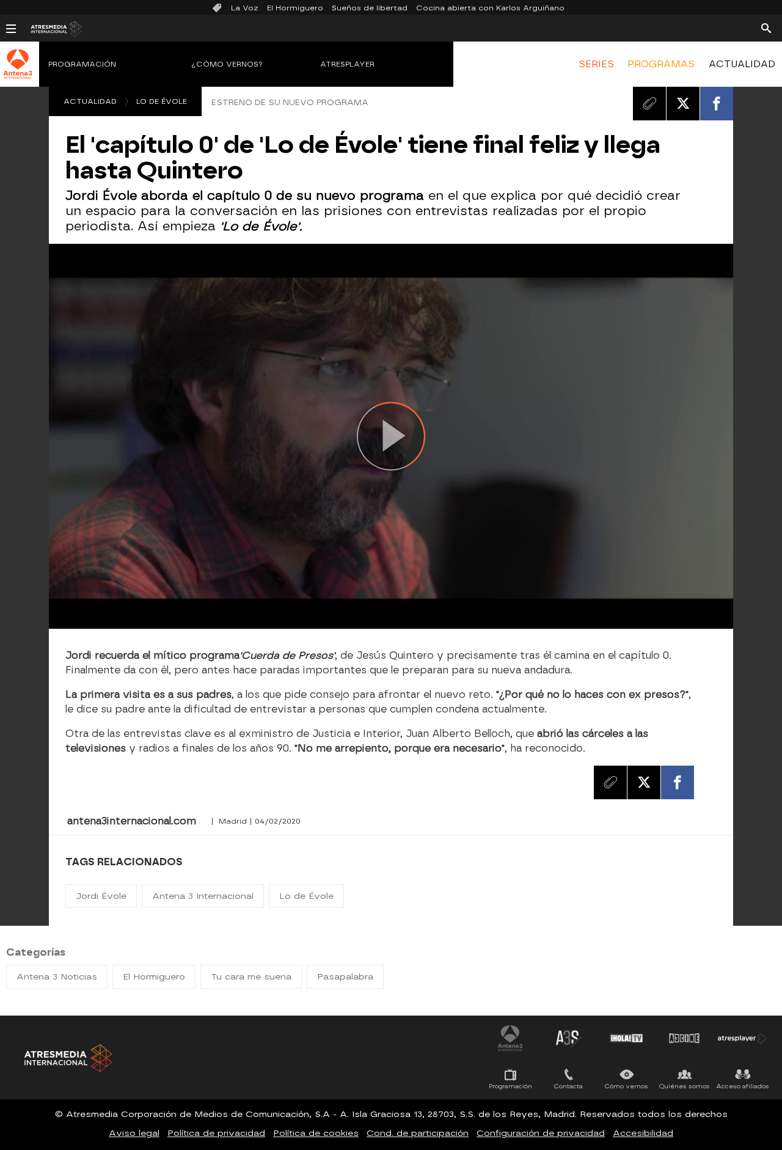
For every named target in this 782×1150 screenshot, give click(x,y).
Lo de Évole (161, 101)
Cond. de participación (418, 1133)
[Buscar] (766, 27)
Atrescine (684, 1038)
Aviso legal (134, 1133)
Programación (82, 64)
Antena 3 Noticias (56, 977)
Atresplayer (347, 64)
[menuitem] (596, 64)
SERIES (596, 64)
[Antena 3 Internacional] (18, 72)
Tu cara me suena (251, 977)
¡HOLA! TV (626, 1038)
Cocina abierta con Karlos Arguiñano (490, 8)
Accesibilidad (643, 1133)
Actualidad (90, 101)
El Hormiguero (295, 8)
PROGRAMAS (661, 64)
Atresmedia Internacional (67, 1058)
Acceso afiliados (742, 1086)
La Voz (244, 8)
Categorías (35, 952)
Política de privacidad (216, 1133)
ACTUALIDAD (742, 64)
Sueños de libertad (369, 8)
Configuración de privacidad (541, 1133)
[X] (683, 103)
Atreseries (568, 1038)
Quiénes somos (684, 1086)
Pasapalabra (345, 977)
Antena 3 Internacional (203, 896)
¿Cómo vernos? (227, 64)
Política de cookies (316, 1133)
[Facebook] (716, 103)
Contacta (568, 1086)
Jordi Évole (101, 896)
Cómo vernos (626, 1086)
